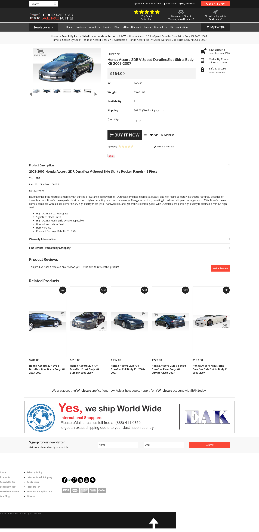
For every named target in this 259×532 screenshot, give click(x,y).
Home (54, 36)
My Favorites (188, 3)
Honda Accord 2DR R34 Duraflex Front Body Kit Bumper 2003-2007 (84, 369)
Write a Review (165, 146)
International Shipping (39, 477)
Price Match (33, 486)
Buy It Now (126, 135)
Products (5, 477)
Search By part (8, 486)
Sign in (137, 3)
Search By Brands (9, 491)
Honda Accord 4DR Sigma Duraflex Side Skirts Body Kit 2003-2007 (211, 369)
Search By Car (70, 39)
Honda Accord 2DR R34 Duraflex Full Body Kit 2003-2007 (128, 369)
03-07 (122, 36)
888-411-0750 (216, 3)
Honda (100, 36)
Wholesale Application (39, 491)
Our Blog (5, 496)
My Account (171, 3)
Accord (112, 36)
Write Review (220, 268)
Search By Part (70, 36)
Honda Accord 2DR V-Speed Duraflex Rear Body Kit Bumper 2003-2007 (169, 369)
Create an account (152, 3)
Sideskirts (87, 36)
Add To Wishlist (163, 135)
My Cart (217, 27)
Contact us (33, 482)
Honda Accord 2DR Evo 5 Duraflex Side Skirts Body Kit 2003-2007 (47, 369)
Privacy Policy (34, 472)
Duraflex (113, 54)
